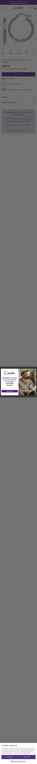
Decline (27, 757)
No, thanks (9, 393)
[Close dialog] (35, 370)
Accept (10, 757)
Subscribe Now (10, 391)
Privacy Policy (27, 753)
